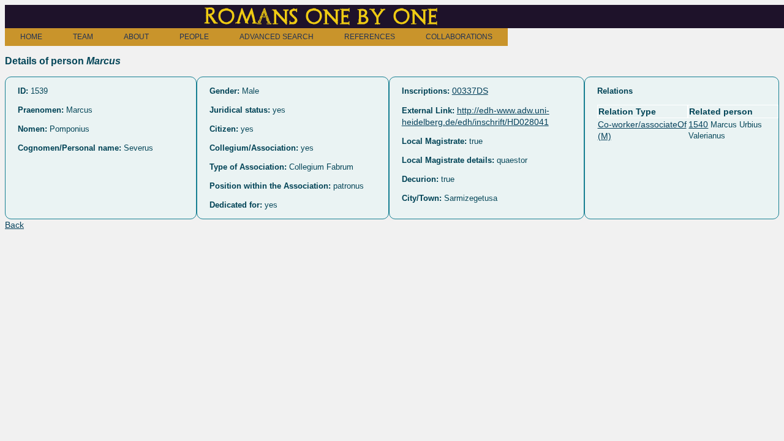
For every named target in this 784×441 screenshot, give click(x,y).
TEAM (83, 36)
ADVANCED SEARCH (276, 36)
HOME (31, 36)
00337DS (470, 91)
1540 (698, 124)
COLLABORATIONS (459, 36)
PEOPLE (194, 36)
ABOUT (136, 36)
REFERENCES (369, 36)
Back (14, 225)
